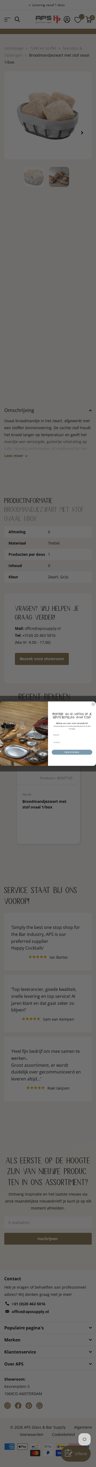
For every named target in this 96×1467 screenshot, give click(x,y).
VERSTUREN (72, 752)
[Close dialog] (93, 704)
